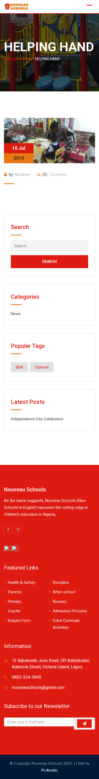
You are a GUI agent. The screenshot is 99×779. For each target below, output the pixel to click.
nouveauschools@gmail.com (38, 687)
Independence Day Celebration (37, 419)
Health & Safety (21, 582)
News (16, 313)
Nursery (59, 601)
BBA (19, 367)
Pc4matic (49, 770)
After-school (64, 592)
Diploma (42, 367)
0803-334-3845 (26, 677)
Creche (14, 611)
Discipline (61, 582)
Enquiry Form (19, 620)
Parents (14, 592)
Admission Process (70, 611)
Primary (14, 601)
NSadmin (22, 174)
